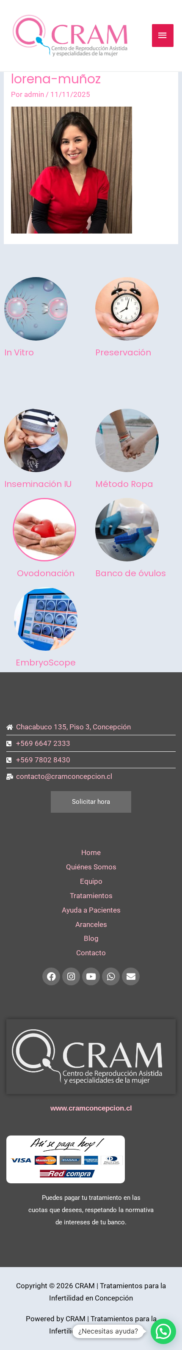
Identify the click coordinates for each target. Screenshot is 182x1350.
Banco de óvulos (130, 573)
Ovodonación (45, 573)
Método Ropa (124, 484)
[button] (163, 1331)
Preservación (123, 352)
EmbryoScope (46, 662)
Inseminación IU (38, 484)
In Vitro (19, 352)
